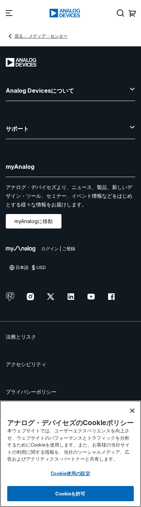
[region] (70, 454)
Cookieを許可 (70, 493)
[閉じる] (132, 411)
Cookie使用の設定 (70, 473)
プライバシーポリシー (31, 392)
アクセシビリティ (26, 364)
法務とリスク (21, 337)
